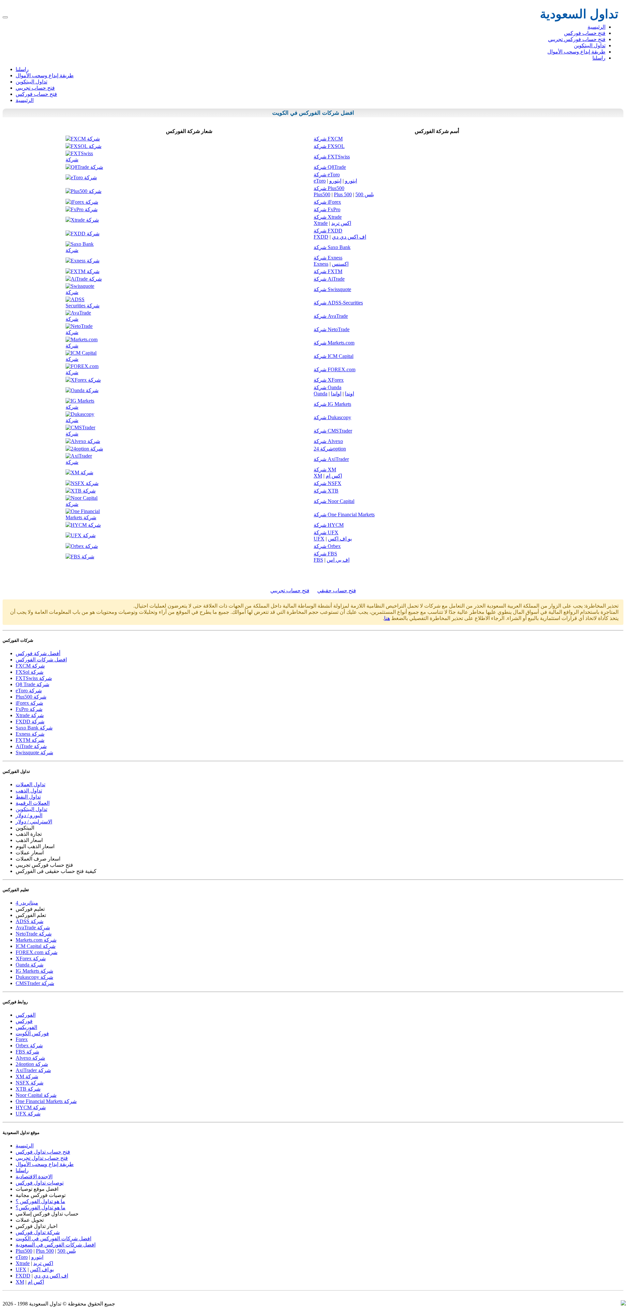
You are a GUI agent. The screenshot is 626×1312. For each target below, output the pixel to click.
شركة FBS (325, 553)
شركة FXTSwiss (332, 156)
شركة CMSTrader (333, 431)
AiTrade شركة (31, 746)
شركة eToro (327, 174)
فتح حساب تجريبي (35, 88)
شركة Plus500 (329, 188)
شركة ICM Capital (333, 356)
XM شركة (27, 1076)
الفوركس (309, 113)
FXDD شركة (30, 721)
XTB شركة (28, 1089)
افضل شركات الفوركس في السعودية (56, 1244)
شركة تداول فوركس (38, 1232)
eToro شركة (29, 690)
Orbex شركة (29, 1045)
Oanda (320, 393)
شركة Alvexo (328, 441)
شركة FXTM (328, 271)
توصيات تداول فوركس (40, 1183)
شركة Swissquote (332, 289)
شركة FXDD (328, 230)
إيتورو (335, 181)
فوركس (24, 1021)
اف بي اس (338, 560)
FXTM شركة (30, 740)
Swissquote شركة (34, 752)
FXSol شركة (29, 672)
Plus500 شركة (31, 697)
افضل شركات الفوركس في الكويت (53, 1238)
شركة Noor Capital (334, 501)
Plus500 (322, 194)
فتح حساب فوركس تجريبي (576, 39)
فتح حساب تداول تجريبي (42, 1158)
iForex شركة (29, 703)
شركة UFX (326, 532)
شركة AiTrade (329, 279)
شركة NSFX (327, 483)
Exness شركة (30, 734)
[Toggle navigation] (5, 17)
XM (318, 476)
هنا (387, 618)
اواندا (336, 393)
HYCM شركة (31, 1107)
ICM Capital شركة (35, 946)
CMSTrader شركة (35, 983)
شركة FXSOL (329, 146)
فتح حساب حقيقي (336, 590)
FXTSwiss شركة (34, 678)
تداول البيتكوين (589, 45)
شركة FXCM (328, 138)
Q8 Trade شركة (32, 684)
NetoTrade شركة (34, 933)
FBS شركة (27, 1051)
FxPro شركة (29, 709)
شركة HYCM (329, 525)
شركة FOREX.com (334, 369)
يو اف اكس (340, 538)
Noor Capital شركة (36, 1095)
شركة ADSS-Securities (338, 302)
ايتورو (351, 181)
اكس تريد (341, 223)
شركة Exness (328, 257)
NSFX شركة (29, 1082)
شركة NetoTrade (332, 329)
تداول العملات (30, 784)
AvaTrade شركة (33, 927)
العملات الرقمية (33, 803)
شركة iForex (327, 202)
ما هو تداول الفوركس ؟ (40, 1201)
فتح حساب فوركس (584, 33)
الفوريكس (26, 1027)
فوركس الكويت (32, 1033)
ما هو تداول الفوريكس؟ (41, 1207)
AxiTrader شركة (33, 1070)
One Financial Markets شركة (46, 1101)
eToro (320, 181)
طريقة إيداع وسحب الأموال (576, 51)
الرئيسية (596, 27)
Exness (321, 264)
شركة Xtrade (328, 217)
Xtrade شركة (30, 715)
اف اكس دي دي (349, 237)
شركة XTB (326, 491)
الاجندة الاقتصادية (34, 1176)
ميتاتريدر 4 (27, 903)
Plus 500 (343, 194)
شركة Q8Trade (330, 167)
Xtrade (321, 223)
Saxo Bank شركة (34, 727)
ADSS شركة (29, 921)
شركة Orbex (327, 546)
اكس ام (334, 476)
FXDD (321, 237)
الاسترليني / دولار (34, 821)
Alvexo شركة (30, 1058)
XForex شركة (31, 958)
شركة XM (325, 469)
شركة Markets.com (334, 343)
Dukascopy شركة (34, 977)
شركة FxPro (327, 209)
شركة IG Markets (332, 404)
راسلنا (598, 58)
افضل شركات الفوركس (41, 659)
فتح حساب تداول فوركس (43, 1152)
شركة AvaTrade (331, 316)
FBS (318, 560)
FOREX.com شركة (36, 952)
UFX (319, 538)
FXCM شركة (30, 666)
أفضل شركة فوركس (38, 653)
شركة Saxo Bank (332, 247)
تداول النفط (28, 797)
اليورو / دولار (29, 815)
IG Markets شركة (34, 971)
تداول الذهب (29, 790)
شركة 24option (330, 448)
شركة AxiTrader (331, 459)
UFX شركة (28, 1113)
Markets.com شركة (36, 940)
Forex (22, 1039)
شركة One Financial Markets (344, 514)
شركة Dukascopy (332, 417)
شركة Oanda (327, 387)
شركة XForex (329, 380)
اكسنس (340, 264)
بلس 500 (364, 194)
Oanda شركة (29, 964)
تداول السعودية (579, 14)
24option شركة (32, 1064)
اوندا (349, 393)
